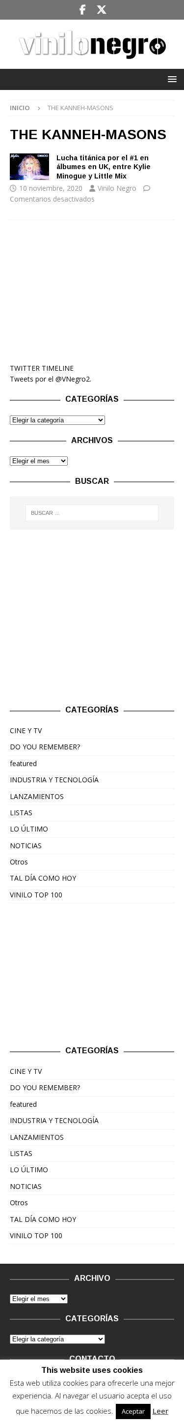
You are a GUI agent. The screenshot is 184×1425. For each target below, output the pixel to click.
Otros (19, 861)
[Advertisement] (92, 291)
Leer (160, 1411)
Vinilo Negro (117, 188)
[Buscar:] (92, 513)
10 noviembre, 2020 (50, 188)
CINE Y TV (26, 730)
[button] (170, 79)
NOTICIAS (26, 845)
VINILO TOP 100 (36, 894)
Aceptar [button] (133, 1411)
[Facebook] (82, 10)
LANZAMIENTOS (37, 796)
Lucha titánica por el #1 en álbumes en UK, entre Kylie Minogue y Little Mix (103, 166)
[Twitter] (101, 10)
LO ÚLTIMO (29, 828)
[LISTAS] (29, 166)
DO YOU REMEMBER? (45, 746)
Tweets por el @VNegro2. (50, 379)
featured (23, 763)
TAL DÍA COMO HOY (43, 878)
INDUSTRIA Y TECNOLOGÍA (54, 779)
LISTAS (21, 812)
